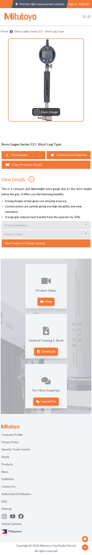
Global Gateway (11, 524)
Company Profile (11, 434)
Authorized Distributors (16, 494)
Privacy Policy (10, 442)
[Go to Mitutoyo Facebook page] (22, 516)
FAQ (4, 501)
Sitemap (6, 508)
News (4, 471)
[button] (46, 80)
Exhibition (7, 479)
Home (4, 31)
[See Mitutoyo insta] (5, 516)
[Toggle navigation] (89, 16)
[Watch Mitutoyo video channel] (14, 516)
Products (7, 464)
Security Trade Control (15, 449)
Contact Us (8, 486)
